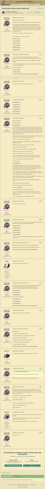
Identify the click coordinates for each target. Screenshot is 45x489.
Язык (10, 484)
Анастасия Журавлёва (12, 11)
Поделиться (30, 12)
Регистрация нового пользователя (13, 465)
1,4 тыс (7, 422)
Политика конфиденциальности (23, 484)
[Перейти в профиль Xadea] (7, 265)
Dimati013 (6, 351)
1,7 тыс (7, 271)
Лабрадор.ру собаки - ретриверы (24, 1)
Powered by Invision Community (22, 487)
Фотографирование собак (18, 12)
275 (7, 29)
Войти (32, 465)
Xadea (6, 261)
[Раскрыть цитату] (14, 371)
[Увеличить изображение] (16, 38)
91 (7, 361)
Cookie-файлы (33, 484)
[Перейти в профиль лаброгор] (7, 416)
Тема (14, 484)
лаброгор (6, 412)
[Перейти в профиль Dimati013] (7, 355)
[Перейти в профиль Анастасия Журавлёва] (3, 12)
